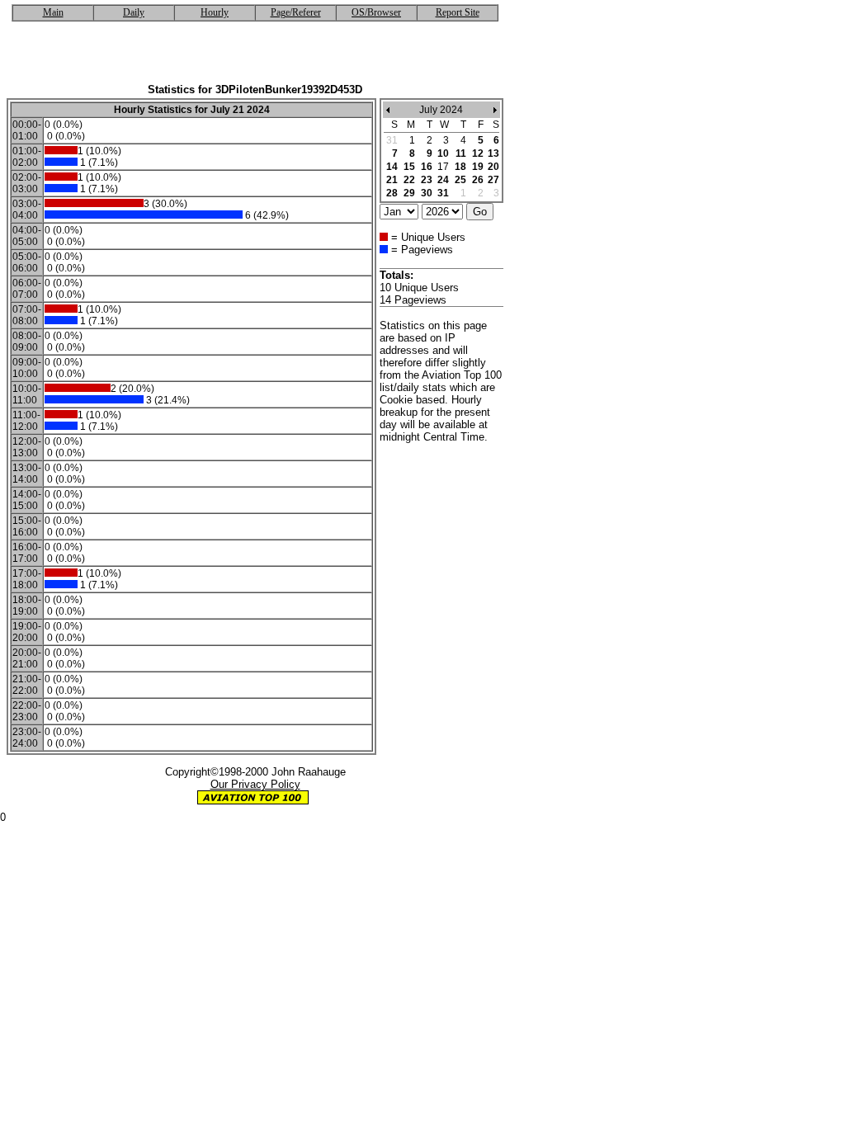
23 (426, 180)
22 (409, 180)
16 (426, 166)
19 (478, 166)
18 (460, 166)
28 (392, 193)
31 (443, 193)
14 (392, 166)
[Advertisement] (255, 58)
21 (392, 180)
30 (426, 193)
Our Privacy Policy (255, 784)
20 (493, 166)
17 (443, 166)
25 (460, 180)
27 (493, 180)
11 (461, 153)
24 (443, 180)
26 (478, 180)
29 (409, 193)
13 (493, 153)
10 (443, 153)
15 (409, 166)
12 (478, 153)
